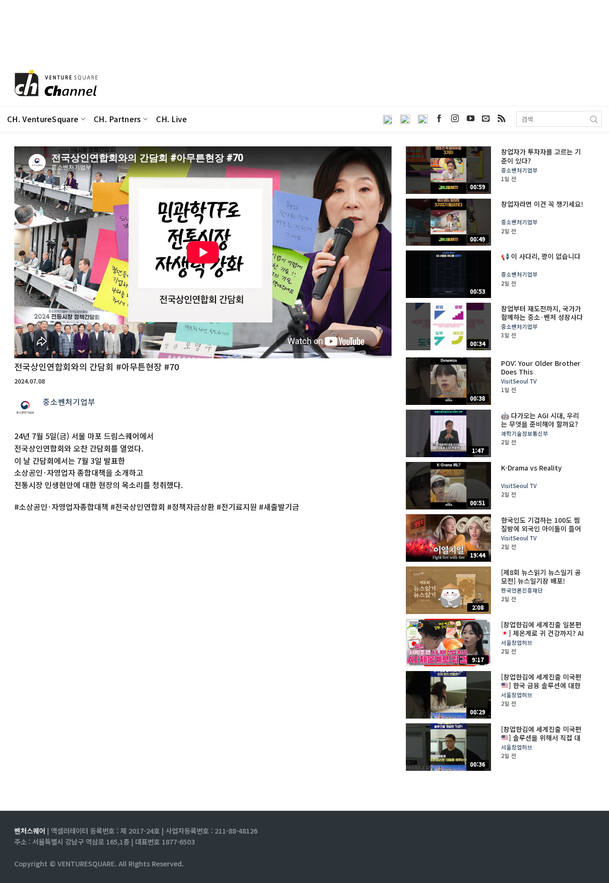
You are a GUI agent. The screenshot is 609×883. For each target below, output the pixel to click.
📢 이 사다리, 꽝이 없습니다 (540, 256)
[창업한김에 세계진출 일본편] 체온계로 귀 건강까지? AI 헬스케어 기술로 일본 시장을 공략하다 (542, 637)
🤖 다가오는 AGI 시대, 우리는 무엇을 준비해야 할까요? (540, 419)
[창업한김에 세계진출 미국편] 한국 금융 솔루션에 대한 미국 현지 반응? (541, 685)
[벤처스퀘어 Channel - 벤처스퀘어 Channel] (54, 84)
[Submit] (594, 119)
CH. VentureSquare (43, 119)
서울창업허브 (516, 642)
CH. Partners (117, 119)
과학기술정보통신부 (524, 433)
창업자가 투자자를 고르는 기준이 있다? (541, 155)
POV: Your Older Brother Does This (540, 367)
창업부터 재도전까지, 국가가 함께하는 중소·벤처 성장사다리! (542, 317)
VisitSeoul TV (519, 381)
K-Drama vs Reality (531, 467)
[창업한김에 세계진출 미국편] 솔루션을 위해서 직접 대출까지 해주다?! (541, 738)
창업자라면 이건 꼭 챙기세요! (542, 204)
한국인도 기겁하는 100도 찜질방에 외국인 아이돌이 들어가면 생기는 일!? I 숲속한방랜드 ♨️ (542, 533)
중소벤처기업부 (69, 401)
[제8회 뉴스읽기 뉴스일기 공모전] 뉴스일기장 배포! (541, 576)
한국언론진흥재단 (522, 590)
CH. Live (171, 119)
